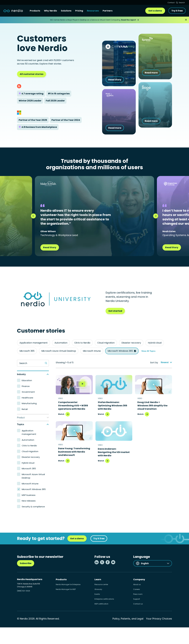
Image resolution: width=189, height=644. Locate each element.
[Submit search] (46, 363)
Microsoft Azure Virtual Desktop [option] (33, 476)
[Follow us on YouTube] (113, 562)
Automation (61, 342)
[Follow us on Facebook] (108, 562)
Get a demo (155, 10)
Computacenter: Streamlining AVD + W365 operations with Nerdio (73, 405)
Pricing (79, 10)
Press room (138, 594)
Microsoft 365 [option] (29, 468)
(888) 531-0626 (23, 591)
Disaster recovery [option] (31, 457)
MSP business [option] (28, 495)
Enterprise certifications (104, 599)
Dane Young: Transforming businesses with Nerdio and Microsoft (74, 452)
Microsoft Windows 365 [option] (34, 489)
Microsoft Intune (92, 351)
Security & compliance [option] (33, 506)
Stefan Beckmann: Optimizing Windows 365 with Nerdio (112, 405)
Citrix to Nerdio (82, 342)
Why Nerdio (50, 10)
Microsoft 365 (27, 351)
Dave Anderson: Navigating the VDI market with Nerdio (114, 452)
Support (136, 599)
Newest (165, 362)
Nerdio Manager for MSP (66, 589)
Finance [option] (26, 386)
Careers (136, 589)
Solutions (66, 10)
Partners (107, 10)
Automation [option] (28, 439)
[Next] (155, 215)
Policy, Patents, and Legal (127, 618)
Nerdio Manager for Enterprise (68, 584)
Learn (97, 579)
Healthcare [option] (27, 397)
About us (137, 584)
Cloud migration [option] (30, 451)
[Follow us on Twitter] (102, 562)
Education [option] (27, 380)
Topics (20, 424)
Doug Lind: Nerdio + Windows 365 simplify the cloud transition (152, 405)
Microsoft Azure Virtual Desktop (58, 351)
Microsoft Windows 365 (120, 351)
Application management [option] (29, 432)
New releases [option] (29, 500)
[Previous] (33, 215)
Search (182, 2)
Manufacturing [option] (29, 403)
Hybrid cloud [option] (28, 462)
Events (97, 594)
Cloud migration (106, 342)
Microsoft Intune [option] (30, 483)
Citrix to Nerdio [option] (29, 445)
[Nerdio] (13, 10)
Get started (115, 311)
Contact (171, 2)
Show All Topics (148, 351)
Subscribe (25, 563)
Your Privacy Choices (159, 618)
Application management (34, 342)
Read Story (49, 247)
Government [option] (28, 391)
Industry (21, 374)
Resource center (101, 584)
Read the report (128, 20)
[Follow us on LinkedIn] (96, 562)
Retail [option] (25, 409)
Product (21, 417)
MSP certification (101, 604)
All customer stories (31, 74)
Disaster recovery (131, 342)
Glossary (98, 589)
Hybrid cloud (154, 342)
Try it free (177, 10)
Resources (93, 10)
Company (139, 579)
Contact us (138, 604)
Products (35, 10)
